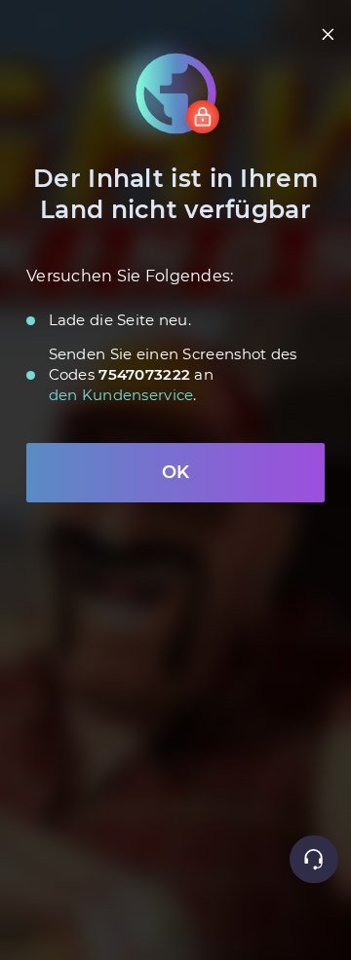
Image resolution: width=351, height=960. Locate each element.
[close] (327, 35)
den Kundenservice (121, 395)
